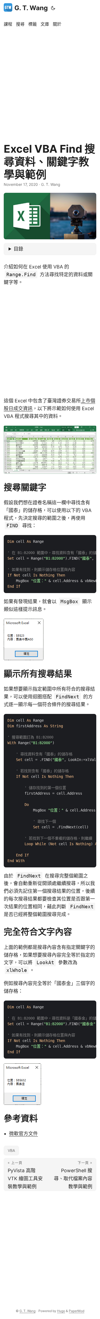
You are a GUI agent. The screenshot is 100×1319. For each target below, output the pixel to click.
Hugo (61, 1311)
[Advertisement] (50, 82)
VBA (11, 1150)
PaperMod (76, 1311)
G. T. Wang (31, 8)
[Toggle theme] (53, 8)
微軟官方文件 (23, 1133)
